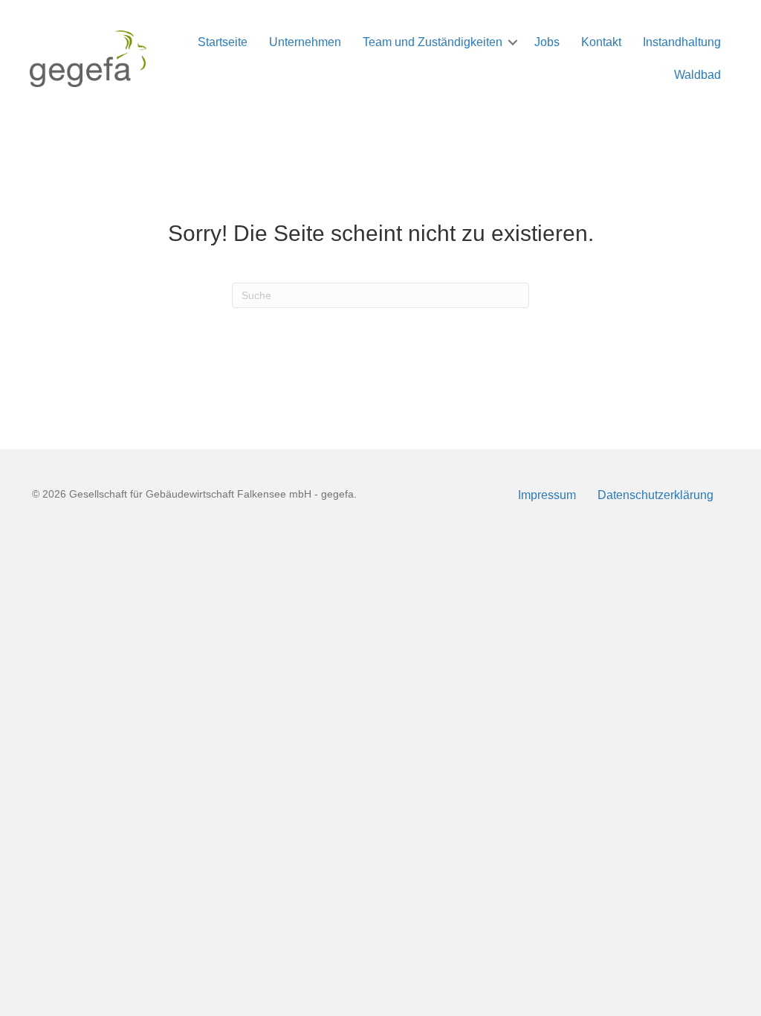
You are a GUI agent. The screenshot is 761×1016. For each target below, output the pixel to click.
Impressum (547, 495)
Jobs (547, 42)
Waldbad (697, 74)
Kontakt (601, 42)
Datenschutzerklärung (655, 495)
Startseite (222, 42)
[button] (512, 42)
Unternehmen (305, 42)
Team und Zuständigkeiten (432, 42)
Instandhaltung (682, 42)
